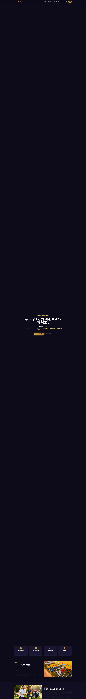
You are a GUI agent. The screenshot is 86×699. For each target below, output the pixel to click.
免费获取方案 (39, 334)
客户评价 (57, 1)
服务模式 (45, 1)
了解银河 (49, 334)
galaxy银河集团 (18, 1)
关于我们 (61, 1)
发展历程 (53, 1)
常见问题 (65, 1)
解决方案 (49, 1)
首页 (42, 1)
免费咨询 (70, 1)
